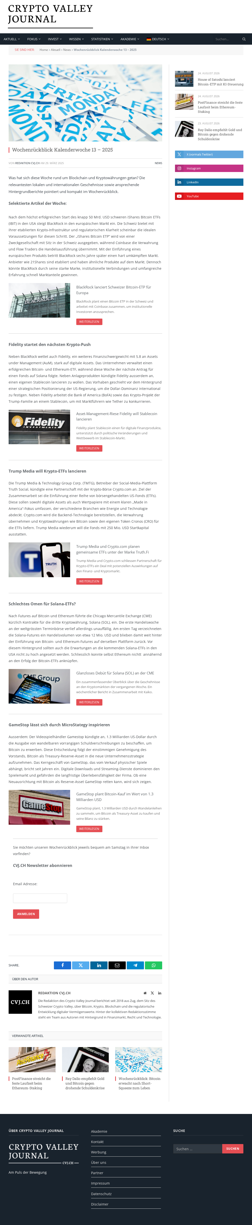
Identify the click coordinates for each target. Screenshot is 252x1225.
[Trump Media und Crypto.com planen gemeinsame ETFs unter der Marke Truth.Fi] (39, 559)
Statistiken (100, 39)
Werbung (98, 1152)
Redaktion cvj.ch (27, 163)
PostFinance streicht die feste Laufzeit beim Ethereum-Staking (31, 1083)
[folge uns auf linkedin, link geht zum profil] (209, 182)
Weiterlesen (89, 322)
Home (44, 50)
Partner (97, 1172)
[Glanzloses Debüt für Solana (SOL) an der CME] (39, 686)
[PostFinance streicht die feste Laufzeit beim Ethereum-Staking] (32, 1059)
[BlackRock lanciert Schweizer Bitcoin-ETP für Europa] (39, 300)
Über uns (98, 1162)
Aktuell (10, 39)
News (67, 50)
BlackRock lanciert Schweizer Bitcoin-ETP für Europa (113, 290)
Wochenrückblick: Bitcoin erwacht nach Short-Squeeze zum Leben (139, 1083)
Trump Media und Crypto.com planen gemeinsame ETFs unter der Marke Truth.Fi (112, 549)
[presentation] (244, 39)
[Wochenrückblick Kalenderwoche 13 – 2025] (85, 102)
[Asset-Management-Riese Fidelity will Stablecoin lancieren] (39, 427)
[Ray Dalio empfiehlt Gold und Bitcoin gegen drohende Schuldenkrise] (85, 1059)
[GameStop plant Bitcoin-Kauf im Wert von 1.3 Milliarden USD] (39, 807)
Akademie (128, 39)
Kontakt (97, 1141)
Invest (53, 39)
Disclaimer (100, 1204)
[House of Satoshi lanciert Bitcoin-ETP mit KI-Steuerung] (184, 79)
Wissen (75, 39)
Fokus (32, 39)
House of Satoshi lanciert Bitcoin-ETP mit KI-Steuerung (220, 81)
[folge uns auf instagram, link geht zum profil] (209, 168)
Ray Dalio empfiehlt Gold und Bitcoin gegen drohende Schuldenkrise (85, 1083)
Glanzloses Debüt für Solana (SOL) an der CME (115, 672)
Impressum (100, 1183)
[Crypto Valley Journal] (50, 16)
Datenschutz (101, 1193)
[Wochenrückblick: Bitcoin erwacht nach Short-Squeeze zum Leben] (138, 1059)
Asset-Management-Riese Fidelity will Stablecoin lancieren (116, 416)
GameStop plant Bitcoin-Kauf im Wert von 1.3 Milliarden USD (115, 796)
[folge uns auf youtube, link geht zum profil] (209, 196)
